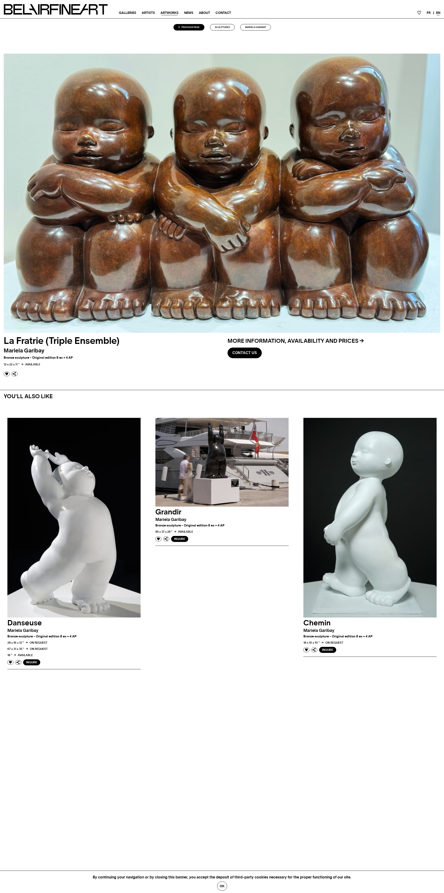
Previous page (190, 27)
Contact (223, 13)
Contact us (244, 353)
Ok (222, 886)
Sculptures (222, 27)
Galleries (127, 13)
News (188, 13)
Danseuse (24, 623)
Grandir (168, 512)
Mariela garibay (255, 27)
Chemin (317, 623)
